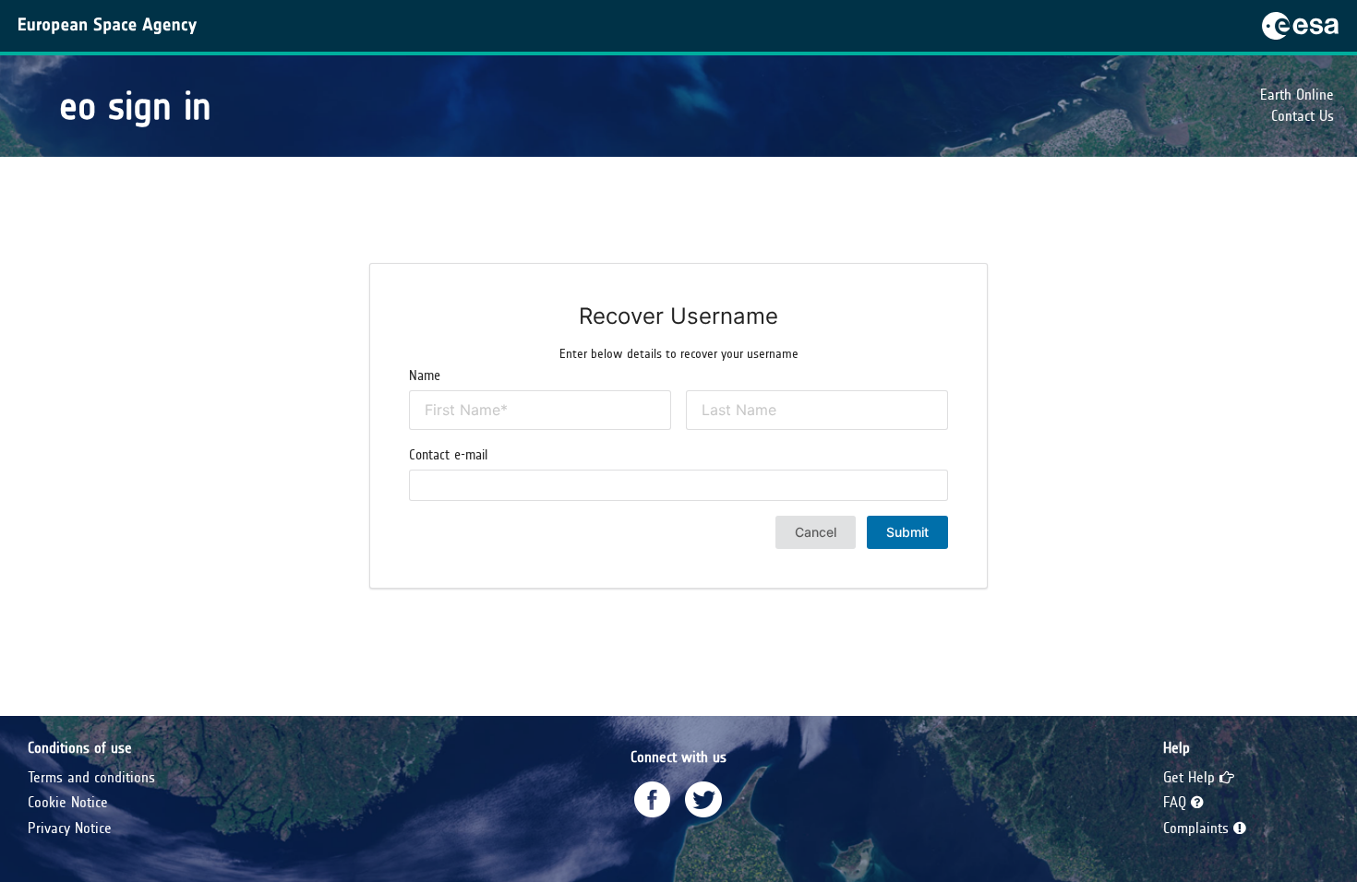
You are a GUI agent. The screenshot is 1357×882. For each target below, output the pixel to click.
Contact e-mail (448, 455)
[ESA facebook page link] (652, 799)
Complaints (1198, 828)
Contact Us (1302, 116)
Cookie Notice (68, 802)
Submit (907, 532)
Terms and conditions (91, 777)
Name (424, 375)
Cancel (815, 532)
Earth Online (1297, 94)
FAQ (1177, 802)
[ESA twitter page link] (703, 799)
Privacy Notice (70, 828)
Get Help (1191, 777)
